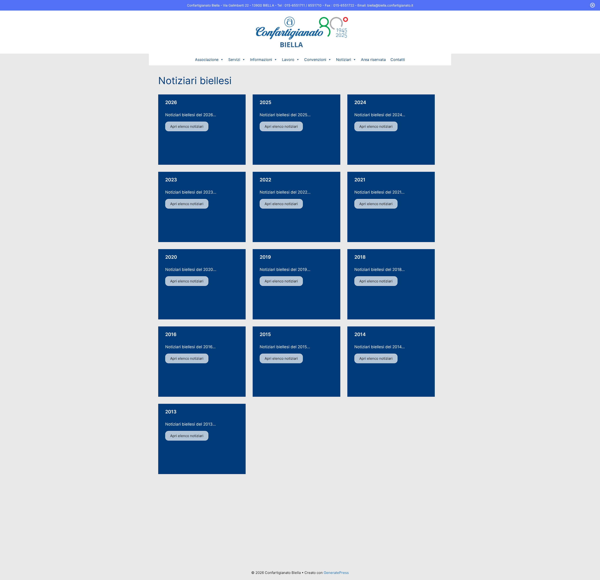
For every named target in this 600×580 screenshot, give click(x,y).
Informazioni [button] (261, 59)
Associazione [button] (206, 59)
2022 (265, 180)
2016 (170, 334)
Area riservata (373, 59)
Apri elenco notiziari (186, 126)
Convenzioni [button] (315, 59)
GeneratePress (336, 572)
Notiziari (343, 59)
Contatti (397, 59)
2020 (171, 257)
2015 (265, 334)
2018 (360, 257)
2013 (170, 412)
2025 (265, 102)
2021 (359, 180)
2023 (171, 180)
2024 (360, 102)
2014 (360, 334)
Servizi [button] (234, 59)
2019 (265, 257)
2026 (171, 102)
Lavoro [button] (288, 59)
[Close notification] (592, 5)
